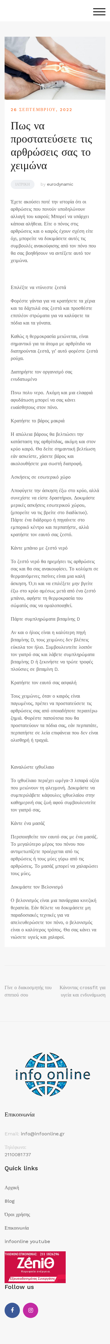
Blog (10, 1201)
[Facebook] (12, 1310)
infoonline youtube (27, 1241)
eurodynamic (60, 184)
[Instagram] (30, 1310)
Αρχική (12, 1187)
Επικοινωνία (17, 1228)
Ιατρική (22, 184)
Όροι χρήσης (17, 1214)
